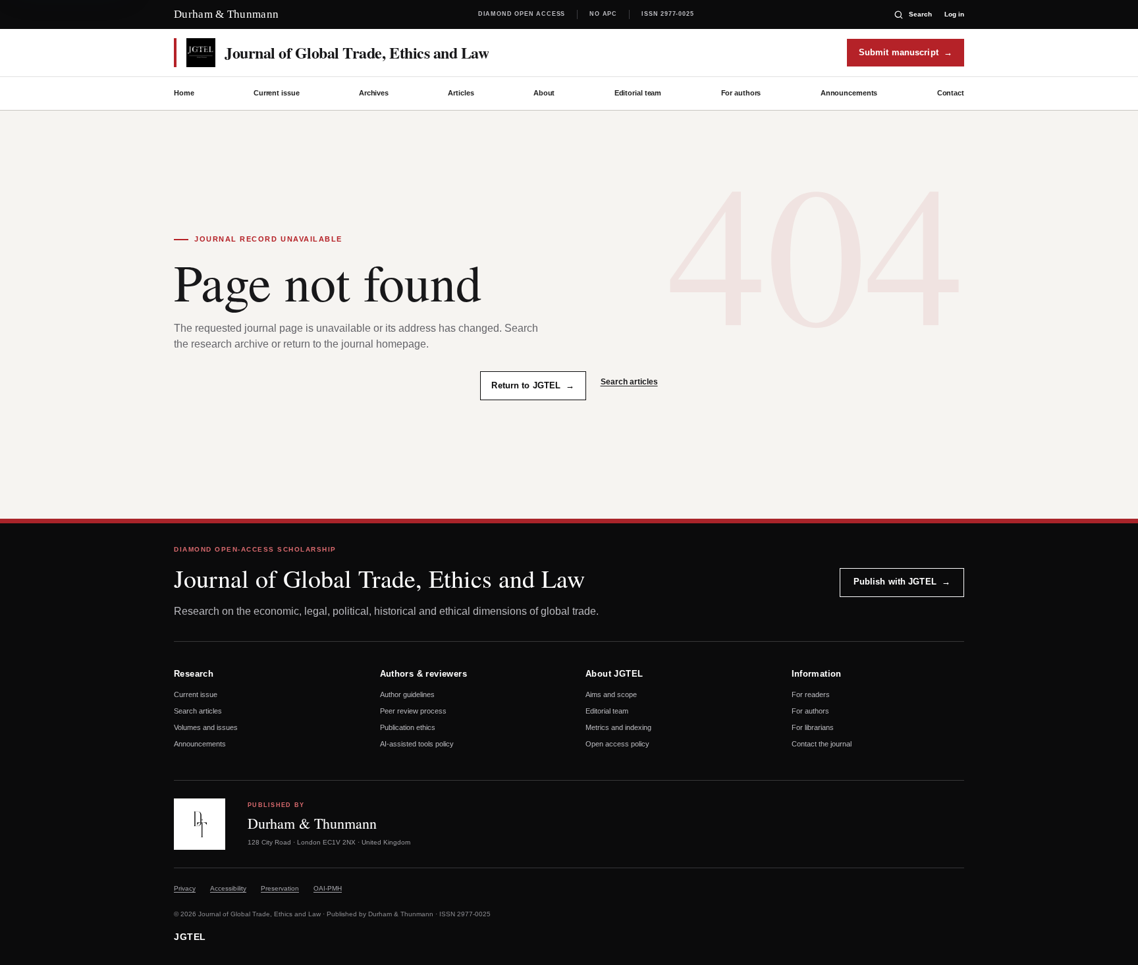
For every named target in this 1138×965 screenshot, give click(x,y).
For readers (811, 694)
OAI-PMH (327, 888)
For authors (741, 93)
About (544, 93)
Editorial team (637, 93)
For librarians (813, 727)
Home (184, 93)
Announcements (849, 93)
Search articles (629, 381)
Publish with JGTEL (901, 582)
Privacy (185, 888)
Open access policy (617, 744)
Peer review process (413, 711)
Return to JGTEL (532, 385)
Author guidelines (407, 694)
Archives (374, 93)
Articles (461, 93)
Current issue (277, 93)
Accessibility (228, 888)
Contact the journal (822, 744)
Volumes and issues (206, 727)
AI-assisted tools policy (417, 744)
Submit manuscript (905, 52)
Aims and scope (611, 694)
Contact (950, 93)
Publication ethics (407, 727)
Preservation (280, 888)
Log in (954, 14)
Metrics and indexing (618, 727)
